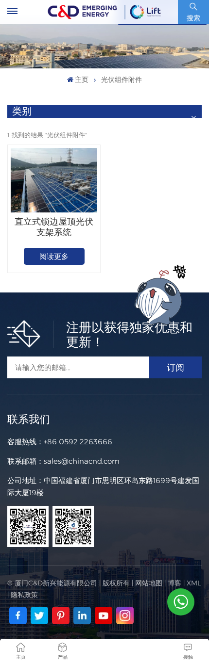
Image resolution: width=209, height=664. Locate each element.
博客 (174, 583)
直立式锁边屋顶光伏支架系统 (54, 227)
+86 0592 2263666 (78, 441)
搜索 (193, 18)
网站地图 (148, 583)
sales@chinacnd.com (82, 461)
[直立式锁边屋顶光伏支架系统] (54, 180)
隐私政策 (24, 594)
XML (194, 583)
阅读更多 (54, 256)
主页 (81, 79)
